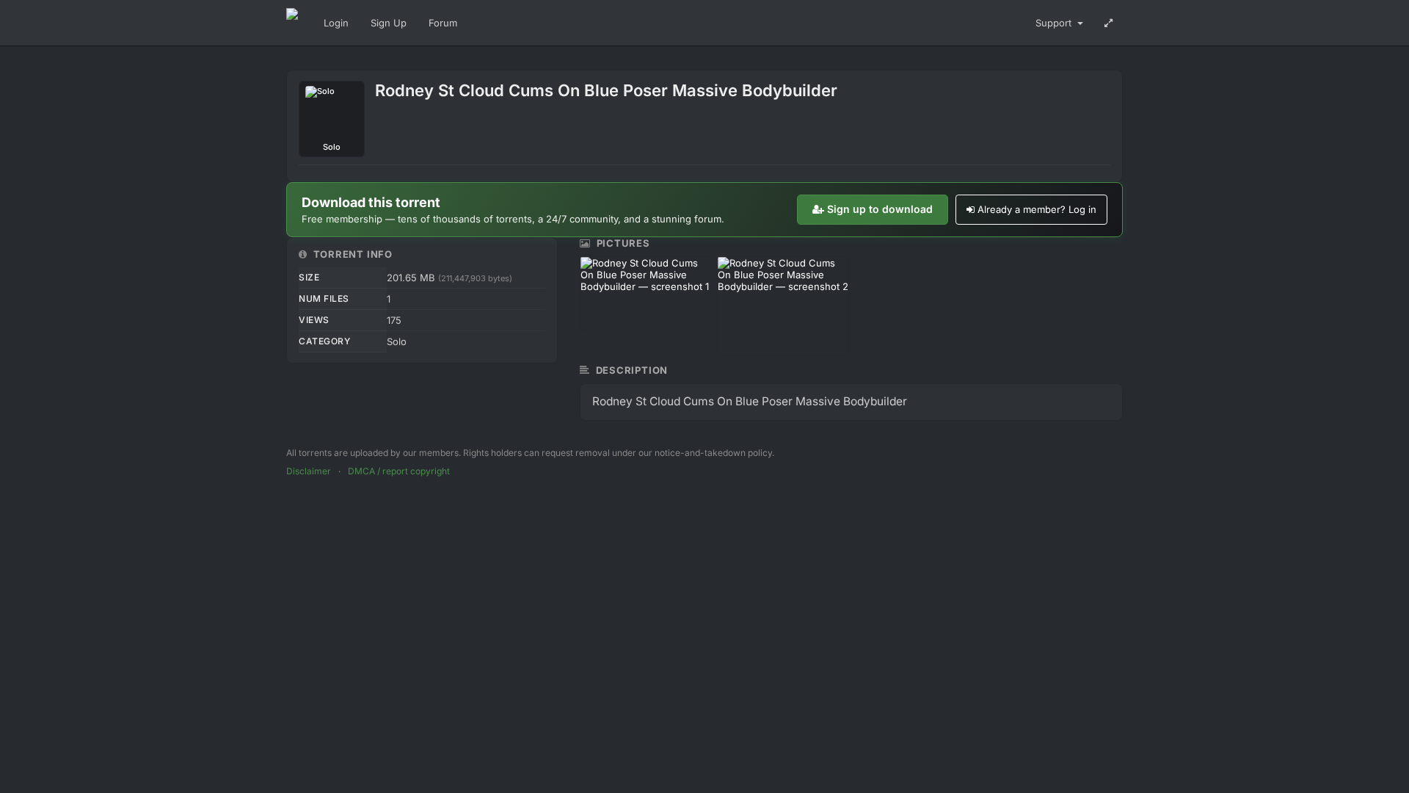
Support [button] (1054, 23)
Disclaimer (308, 471)
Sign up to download (880, 209)
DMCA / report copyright (399, 471)
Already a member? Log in (1036, 209)
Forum (443, 23)
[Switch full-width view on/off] (1108, 22)
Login (336, 23)
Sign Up (389, 23)
